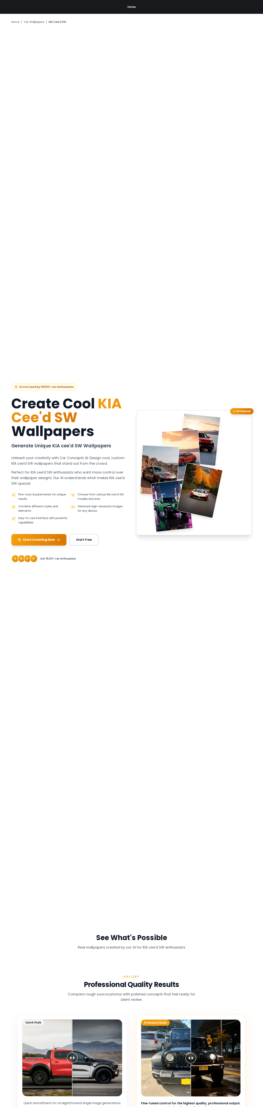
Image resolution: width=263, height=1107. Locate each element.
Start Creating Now (39, 539)
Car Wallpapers (34, 22)
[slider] (72, 1057)
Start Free (84, 539)
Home (131, 7)
